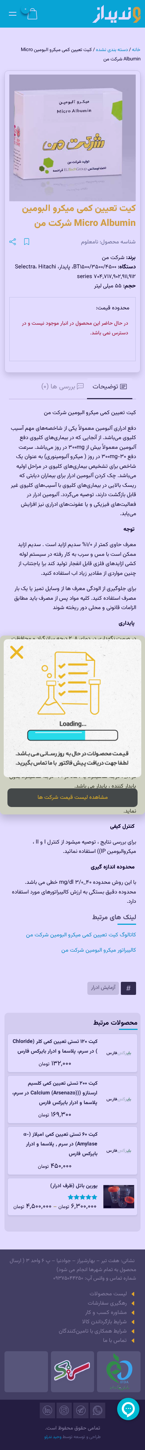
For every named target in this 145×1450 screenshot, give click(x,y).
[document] (72, 725)
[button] (16, 652)
